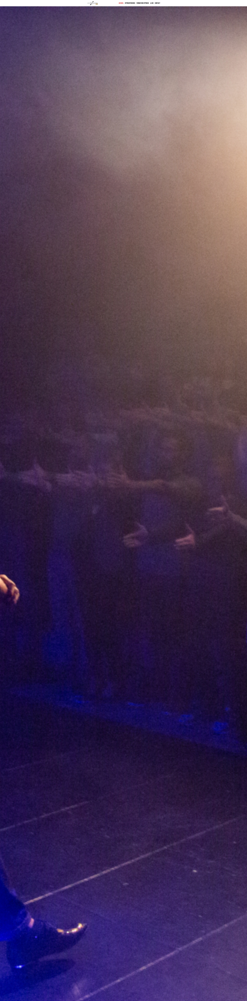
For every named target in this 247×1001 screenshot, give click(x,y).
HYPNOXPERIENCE (130, 3)
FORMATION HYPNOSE (142, 3)
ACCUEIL (121, 3)
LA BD (151, 3)
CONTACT (157, 3)
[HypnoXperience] (92, 3)
